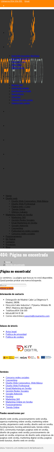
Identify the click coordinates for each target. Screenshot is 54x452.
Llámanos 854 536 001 (12, 1)
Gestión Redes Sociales (23, 220)
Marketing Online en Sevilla (19, 214)
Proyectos (11, 244)
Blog (8, 247)
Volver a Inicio (7, 288)
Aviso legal (11, 331)
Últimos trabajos (20, 212)
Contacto (10, 241)
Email (27, 1)
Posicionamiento (14, 236)
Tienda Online (18, 209)
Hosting (9, 396)
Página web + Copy (21, 206)
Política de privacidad (16, 334)
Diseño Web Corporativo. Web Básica (30, 201)
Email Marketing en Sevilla (24, 222)
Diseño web (11, 198)
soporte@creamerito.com (37, 316)
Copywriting (17, 228)
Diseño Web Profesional (23, 203)
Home (9, 195)
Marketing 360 (19, 217)
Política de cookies (15, 337)
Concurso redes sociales (23, 233)
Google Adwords (20, 225)
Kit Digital (10, 239)
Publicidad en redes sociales (25, 231)
